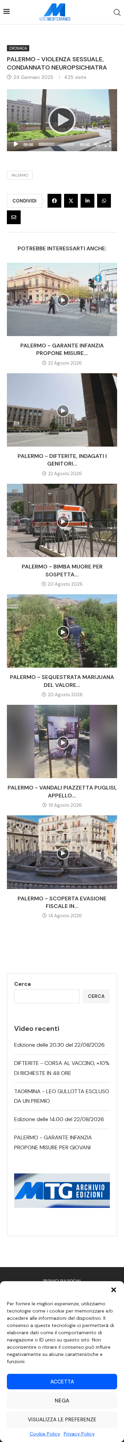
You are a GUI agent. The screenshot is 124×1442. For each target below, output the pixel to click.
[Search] (117, 12)
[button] (113, 1289)
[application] (62, 120)
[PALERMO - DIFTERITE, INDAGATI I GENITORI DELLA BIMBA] (62, 410)
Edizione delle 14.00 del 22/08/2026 (59, 1119)
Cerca (22, 984)
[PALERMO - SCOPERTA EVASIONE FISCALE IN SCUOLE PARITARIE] (62, 852)
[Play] (62, 120)
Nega (62, 1400)
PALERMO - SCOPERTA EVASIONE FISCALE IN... (62, 902)
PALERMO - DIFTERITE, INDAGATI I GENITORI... (62, 459)
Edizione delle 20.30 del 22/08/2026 (59, 1044)
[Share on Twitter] (71, 201)
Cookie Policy (45, 1434)
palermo (19, 175)
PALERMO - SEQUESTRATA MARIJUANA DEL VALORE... (62, 680)
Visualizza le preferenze (62, 1419)
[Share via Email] (14, 217)
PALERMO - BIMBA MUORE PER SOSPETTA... (62, 570)
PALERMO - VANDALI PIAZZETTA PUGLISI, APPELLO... (62, 791)
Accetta (62, 1381)
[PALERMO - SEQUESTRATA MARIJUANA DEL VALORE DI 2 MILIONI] (62, 631)
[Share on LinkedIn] (87, 201)
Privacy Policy (79, 1434)
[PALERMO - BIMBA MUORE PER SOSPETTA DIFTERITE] (62, 520)
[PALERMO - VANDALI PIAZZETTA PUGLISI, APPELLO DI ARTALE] (62, 741)
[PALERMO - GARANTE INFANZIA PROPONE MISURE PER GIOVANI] (62, 299)
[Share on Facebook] (54, 201)
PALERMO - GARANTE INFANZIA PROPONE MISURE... (62, 349)
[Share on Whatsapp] (104, 201)
